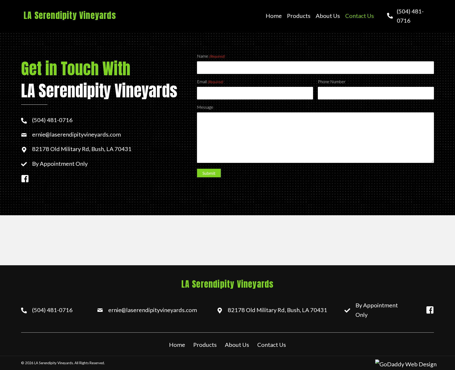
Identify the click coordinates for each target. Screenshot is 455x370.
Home (177, 344)
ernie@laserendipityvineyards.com (76, 134)
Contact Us (271, 344)
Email (210, 81)
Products (205, 344)
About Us (237, 344)
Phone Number (331, 81)
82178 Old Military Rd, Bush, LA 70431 (82, 148)
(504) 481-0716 (52, 119)
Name (211, 55)
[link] (273, 15)
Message (205, 106)
